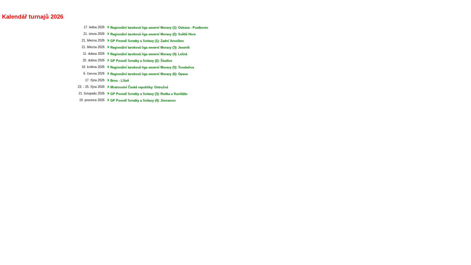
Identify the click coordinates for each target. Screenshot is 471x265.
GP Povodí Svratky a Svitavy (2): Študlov (141, 61)
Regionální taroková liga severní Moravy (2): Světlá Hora (153, 34)
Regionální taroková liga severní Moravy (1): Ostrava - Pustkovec (159, 27)
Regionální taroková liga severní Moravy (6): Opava (149, 74)
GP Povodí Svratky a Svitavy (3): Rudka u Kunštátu (148, 94)
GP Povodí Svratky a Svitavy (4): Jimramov (143, 100)
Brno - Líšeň (119, 80)
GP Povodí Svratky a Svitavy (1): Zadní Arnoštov (147, 41)
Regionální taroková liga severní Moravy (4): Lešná (148, 54)
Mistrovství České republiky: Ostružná (139, 87)
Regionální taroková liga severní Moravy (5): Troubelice (152, 67)
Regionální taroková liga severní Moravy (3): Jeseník (150, 47)
